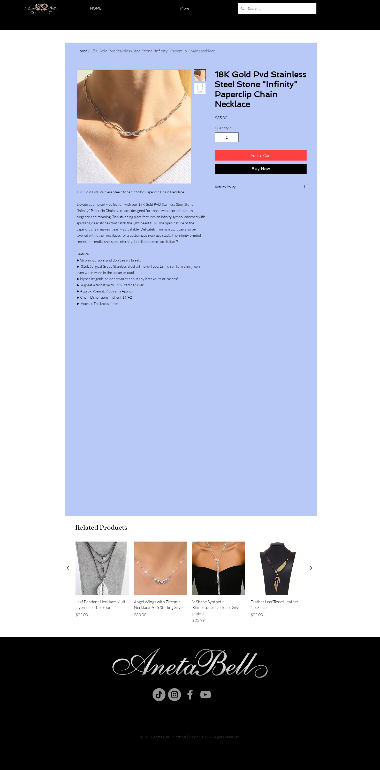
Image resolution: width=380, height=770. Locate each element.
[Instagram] (174, 694)
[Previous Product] (68, 568)
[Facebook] (190, 694)
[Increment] (234, 137)
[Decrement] (219, 137)
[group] (189, 582)
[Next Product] (311, 568)
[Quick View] (102, 568)
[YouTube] (205, 694)
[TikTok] (159, 694)
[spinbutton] (226, 137)
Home (82, 50)
